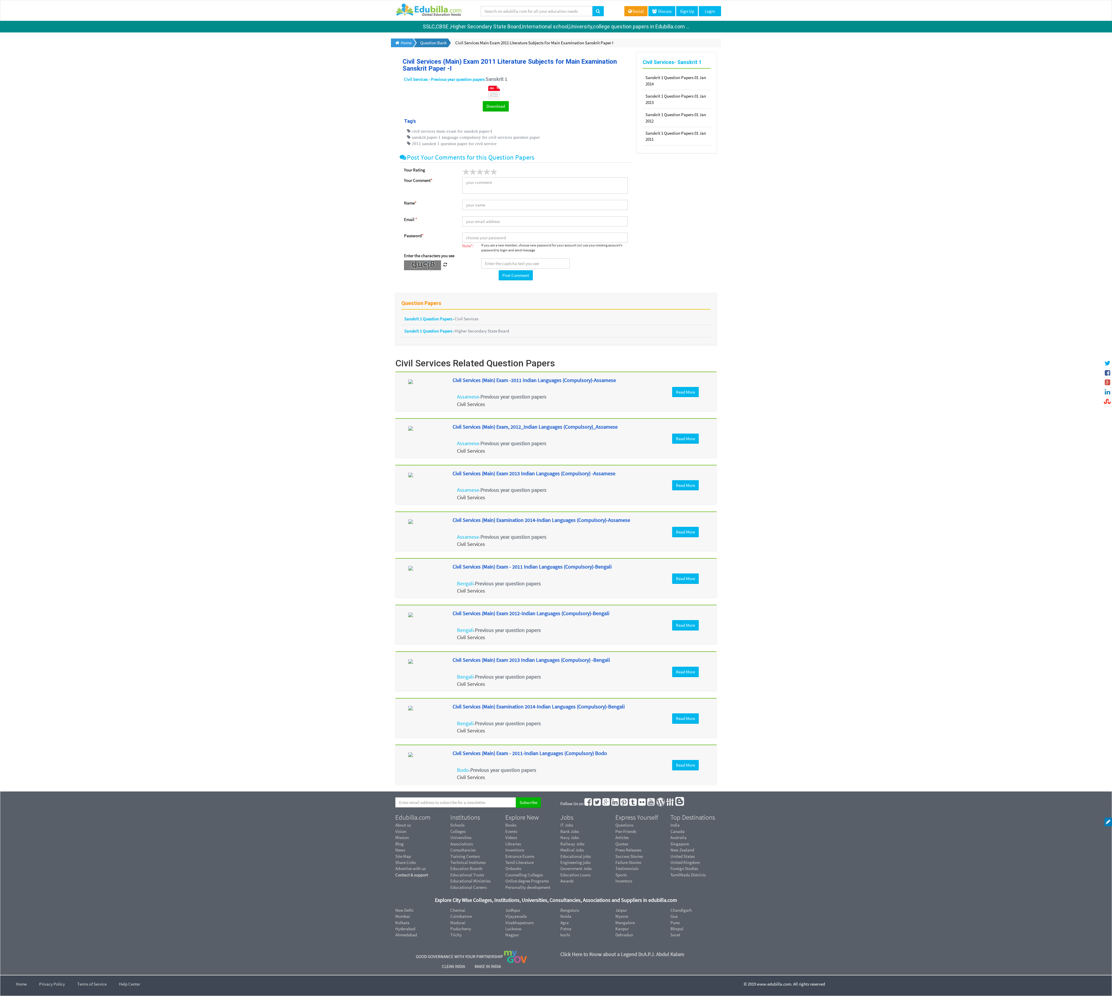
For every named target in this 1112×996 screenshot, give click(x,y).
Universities (460, 837)
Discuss (664, 11)
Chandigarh (681, 910)
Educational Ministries (470, 881)
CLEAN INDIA (454, 966)
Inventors (623, 881)
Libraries (513, 844)
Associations (461, 844)
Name (410, 203)
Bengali (465, 583)
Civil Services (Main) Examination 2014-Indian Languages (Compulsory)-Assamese (541, 520)
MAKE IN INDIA (488, 966)
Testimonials (627, 868)
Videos (511, 837)
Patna (565, 928)
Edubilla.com (413, 817)
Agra (564, 922)
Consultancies (463, 850)
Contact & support (411, 875)
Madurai (457, 922)
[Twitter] (597, 803)
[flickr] (642, 803)
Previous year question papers (513, 396)
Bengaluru (569, 910)
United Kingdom (685, 862)
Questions (624, 825)
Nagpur (512, 934)
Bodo (463, 770)
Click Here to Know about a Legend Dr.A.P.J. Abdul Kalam (622, 954)
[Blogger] (680, 803)
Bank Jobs (569, 831)
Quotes (621, 844)
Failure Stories (628, 862)
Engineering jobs (575, 862)
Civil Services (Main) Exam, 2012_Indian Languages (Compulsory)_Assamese (535, 426)
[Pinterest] (624, 803)
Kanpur (622, 928)
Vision (400, 831)
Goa (674, 916)
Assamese (468, 396)
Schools (457, 825)
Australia (678, 837)
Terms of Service (92, 984)
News (400, 850)
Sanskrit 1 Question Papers (428, 318)
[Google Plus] (606, 803)
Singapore (679, 844)
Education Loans (575, 875)
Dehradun (624, 934)
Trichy (456, 934)
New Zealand (682, 850)
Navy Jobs (569, 837)
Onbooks (513, 868)
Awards (567, 881)
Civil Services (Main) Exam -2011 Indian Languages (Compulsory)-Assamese (534, 380)
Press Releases (628, 850)
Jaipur (621, 910)
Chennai (457, 910)
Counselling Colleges (524, 875)
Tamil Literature (519, 862)
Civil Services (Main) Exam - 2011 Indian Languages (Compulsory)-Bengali (532, 566)
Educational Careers (468, 887)
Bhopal (676, 928)
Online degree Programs (527, 881)
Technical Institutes (468, 862)
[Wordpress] (660, 803)
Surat (675, 934)
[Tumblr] (633, 803)
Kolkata (402, 922)
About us (403, 825)
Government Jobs (576, 868)
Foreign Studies (684, 868)
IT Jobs (566, 825)
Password (413, 235)
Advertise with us (410, 868)
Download (496, 106)
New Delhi (404, 910)
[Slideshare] (670, 803)
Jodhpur (512, 910)
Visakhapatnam (519, 922)
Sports (621, 875)
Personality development (527, 887)
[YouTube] (651, 803)
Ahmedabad (406, 934)
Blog (399, 844)
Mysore (621, 916)
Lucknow (513, 928)
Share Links (405, 862)
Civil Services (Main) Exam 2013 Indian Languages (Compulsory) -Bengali (531, 660)
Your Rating (414, 170)
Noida (565, 916)
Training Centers (465, 856)
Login (710, 11)
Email (410, 219)
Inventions (514, 850)
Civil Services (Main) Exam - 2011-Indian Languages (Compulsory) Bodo (530, 753)
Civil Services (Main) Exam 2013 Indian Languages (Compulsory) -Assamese (534, 473)
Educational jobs (575, 856)
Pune (675, 922)
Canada (677, 831)
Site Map (403, 856)
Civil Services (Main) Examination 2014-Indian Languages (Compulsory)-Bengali (539, 706)
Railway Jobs (572, 844)
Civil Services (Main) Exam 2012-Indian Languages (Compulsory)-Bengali (531, 613)
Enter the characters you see (429, 255)
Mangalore (625, 922)
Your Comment (418, 180)
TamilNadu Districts (688, 875)
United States (682, 856)
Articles (622, 837)
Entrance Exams (519, 856)
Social (638, 11)
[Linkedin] (615, 803)
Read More (685, 392)
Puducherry (460, 928)
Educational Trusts (467, 875)
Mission (402, 837)
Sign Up (687, 11)
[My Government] (515, 956)
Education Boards (466, 868)
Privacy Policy (52, 984)
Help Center (129, 984)
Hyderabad (405, 928)
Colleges (458, 831)
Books (510, 825)
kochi (565, 934)
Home (21, 984)
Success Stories (629, 856)
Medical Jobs (572, 850)
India (675, 825)
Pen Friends (625, 831)
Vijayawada (516, 916)
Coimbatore (461, 916)
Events (511, 831)
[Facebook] (588, 803)
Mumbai (402, 916)
